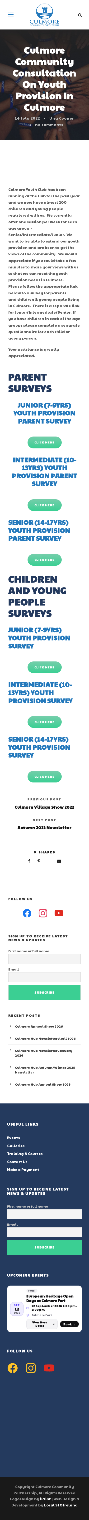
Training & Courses (25, 1153)
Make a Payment (23, 1169)
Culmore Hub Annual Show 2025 (42, 1084)
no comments (49, 124)
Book (69, 1324)
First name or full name (28, 950)
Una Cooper (61, 118)
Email (13, 969)
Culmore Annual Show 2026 (39, 1026)
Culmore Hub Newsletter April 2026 (45, 1038)
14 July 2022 (27, 118)
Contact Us (17, 1161)
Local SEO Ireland (61, 1504)
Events (13, 1137)
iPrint (45, 1498)
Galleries (16, 1145)
